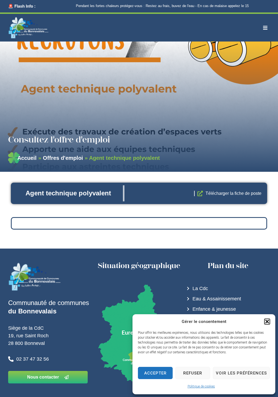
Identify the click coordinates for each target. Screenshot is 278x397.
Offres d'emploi (63, 158)
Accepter (155, 373)
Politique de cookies (201, 386)
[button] (267, 321)
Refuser (192, 373)
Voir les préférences (241, 373)
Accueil (27, 158)
